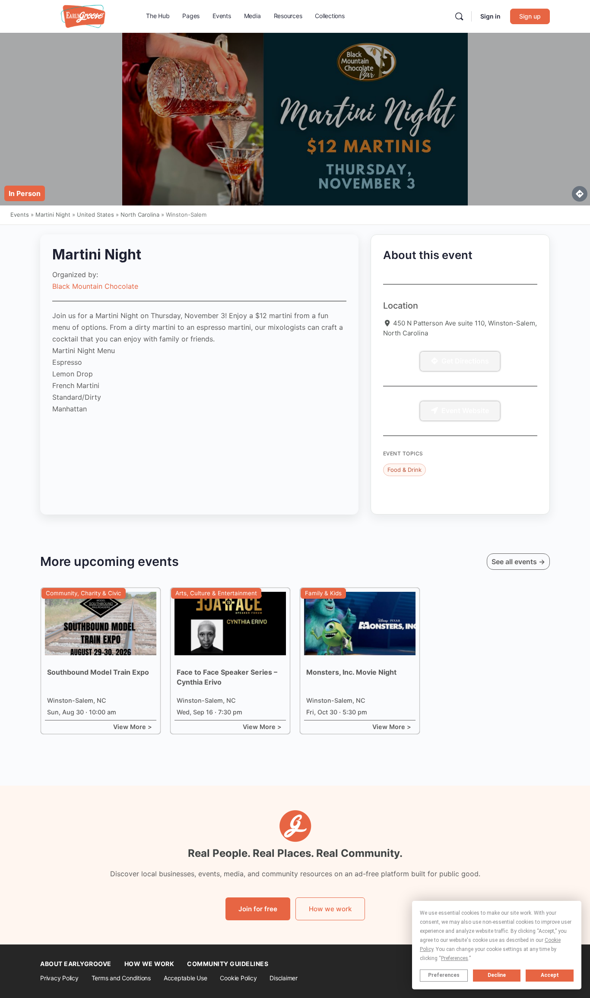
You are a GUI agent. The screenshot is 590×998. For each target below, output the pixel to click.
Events (19, 214)
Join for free (257, 909)
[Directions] (579, 194)
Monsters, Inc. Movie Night (351, 672)
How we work (330, 909)
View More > (132, 726)
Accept (550, 975)
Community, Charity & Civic (83, 593)
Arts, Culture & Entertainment (216, 593)
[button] (24, 193)
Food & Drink (404, 469)
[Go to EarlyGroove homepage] (83, 15)
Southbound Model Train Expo (98, 672)
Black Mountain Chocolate (95, 286)
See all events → (518, 561)
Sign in (490, 16)
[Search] (459, 16)
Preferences (444, 975)
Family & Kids (323, 593)
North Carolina (140, 214)
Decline (497, 975)
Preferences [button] (454, 958)
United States (95, 214)
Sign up (530, 16)
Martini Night (52, 214)
